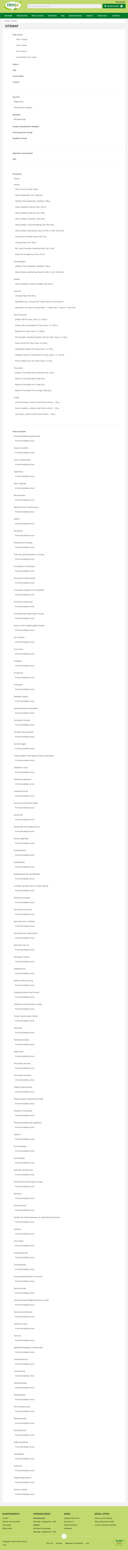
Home (9, 15)
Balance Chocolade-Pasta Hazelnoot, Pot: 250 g (34, 372)
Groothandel (75, 15)
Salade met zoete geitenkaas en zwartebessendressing (37, 1217)
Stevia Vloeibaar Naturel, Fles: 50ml (30, 213)
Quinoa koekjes (20, 1146)
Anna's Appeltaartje (22, 460)
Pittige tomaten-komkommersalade (28, 1099)
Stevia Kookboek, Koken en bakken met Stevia (34, 284)
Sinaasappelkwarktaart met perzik (28, 1276)
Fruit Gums (18, 649)
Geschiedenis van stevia (26, 57)
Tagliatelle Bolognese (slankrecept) (28, 1347)
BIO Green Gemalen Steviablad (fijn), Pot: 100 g (34, 248)
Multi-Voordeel (20, 315)
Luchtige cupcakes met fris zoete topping (31, 886)
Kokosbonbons (20, 850)
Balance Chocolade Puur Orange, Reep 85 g (33, 390)
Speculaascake (20, 1288)
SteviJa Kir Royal (20, 1324)
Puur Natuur (21, 51)
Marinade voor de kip (23, 909)
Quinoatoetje (19, 1158)
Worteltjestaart (20, 1430)
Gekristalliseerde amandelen (26, 708)
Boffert (17, 519)
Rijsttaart (18, 1193)
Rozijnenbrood (20, 1205)
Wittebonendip (20, 1418)
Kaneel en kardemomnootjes (26, 803)
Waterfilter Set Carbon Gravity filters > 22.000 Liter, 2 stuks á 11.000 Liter (45, 307)
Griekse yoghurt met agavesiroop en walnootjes (34, 755)
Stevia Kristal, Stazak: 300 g (26, 189)
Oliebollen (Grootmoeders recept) (28, 1004)
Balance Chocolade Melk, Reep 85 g (30, 378)
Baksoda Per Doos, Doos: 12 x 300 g (29, 331)
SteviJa (6, 21)
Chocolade (18, 368)
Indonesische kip (21, 791)
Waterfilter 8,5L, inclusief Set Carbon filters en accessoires (39, 301)
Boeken (17, 279)
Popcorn (17, 1134)
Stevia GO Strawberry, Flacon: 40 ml (30, 254)
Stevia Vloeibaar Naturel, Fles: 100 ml (30, 207)
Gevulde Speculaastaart (24, 732)
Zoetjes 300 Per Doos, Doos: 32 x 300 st (31, 319)
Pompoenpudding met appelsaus (28, 1122)
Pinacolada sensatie (22, 1063)
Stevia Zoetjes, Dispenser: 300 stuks (30, 219)
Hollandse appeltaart (23, 779)
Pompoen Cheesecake (23, 1111)
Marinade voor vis (21, 945)
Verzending (6, 1525)
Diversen (17, 291)
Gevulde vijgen (20, 744)
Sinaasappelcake (21, 1253)
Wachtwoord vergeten (23, 107)
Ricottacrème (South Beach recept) (28, 1182)
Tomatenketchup (21, 1359)
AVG (87, 1543)
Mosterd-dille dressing (23, 980)
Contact (116, 15)
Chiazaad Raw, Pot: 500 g (25, 242)
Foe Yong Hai (19, 637)
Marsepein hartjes (21, 957)
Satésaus (17, 1229)
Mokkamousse (20, 969)
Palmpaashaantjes (21, 1040)
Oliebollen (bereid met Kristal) (26, 992)
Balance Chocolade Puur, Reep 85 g (30, 384)
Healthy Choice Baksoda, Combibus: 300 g (32, 201)
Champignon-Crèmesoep (24, 566)
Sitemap (59, 1543)
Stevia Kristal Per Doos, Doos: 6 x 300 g (31, 343)
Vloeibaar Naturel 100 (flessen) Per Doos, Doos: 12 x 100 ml (39, 355)
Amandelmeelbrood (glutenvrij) (27, 436)
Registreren (19, 101)
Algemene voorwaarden (74, 1543)
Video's (89, 15)
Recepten (52, 15)
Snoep (16, 397)
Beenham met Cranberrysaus (26, 507)
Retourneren (7, 1528)
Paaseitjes (18, 1028)
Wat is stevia (38, 15)
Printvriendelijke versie (24, 441)
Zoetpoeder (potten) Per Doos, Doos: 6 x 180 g (34, 349)
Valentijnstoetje (20, 1383)
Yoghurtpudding (21, 1442)
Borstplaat (18, 531)
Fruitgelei (18, 661)
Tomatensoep (19, 1371)
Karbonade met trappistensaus (27, 826)
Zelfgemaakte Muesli (22, 1477)
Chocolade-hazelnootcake (24, 578)
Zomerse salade (20, 1489)
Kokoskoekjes (19, 862)
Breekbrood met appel (23, 542)
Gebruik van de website (11, 1521)
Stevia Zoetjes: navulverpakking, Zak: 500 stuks (34, 224)
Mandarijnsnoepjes (22, 898)
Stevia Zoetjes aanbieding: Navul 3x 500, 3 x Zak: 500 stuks (39, 230)
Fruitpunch (18, 673)
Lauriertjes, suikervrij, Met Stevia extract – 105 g (35, 414)
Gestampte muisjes (22, 720)
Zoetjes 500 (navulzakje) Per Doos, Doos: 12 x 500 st (36, 325)
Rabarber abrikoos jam (23, 1170)
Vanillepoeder (20, 1395)
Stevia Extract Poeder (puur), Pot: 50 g (30, 236)
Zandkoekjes (19, 1454)
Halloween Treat (21, 767)
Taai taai (17, 1335)
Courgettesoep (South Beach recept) (29, 613)
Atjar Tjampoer (20, 483)
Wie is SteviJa (21, 39)
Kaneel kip (18, 815)
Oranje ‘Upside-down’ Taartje (26, 1016)
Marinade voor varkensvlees (25, 933)
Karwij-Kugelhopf (21, 838)
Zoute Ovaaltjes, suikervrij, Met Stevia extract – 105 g (37, 408)
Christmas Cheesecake (23, 602)
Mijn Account (120, 2)
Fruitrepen (18, 684)
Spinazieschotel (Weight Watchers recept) (31, 1300)
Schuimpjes (19, 1241)
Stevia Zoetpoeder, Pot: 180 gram (29, 195)
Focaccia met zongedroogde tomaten (29, 625)
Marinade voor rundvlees (24, 921)
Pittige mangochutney (23, 1087)
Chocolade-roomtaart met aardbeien (29, 590)
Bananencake (19, 495)
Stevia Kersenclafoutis (23, 1312)
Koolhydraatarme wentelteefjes (27, 874)
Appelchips (18, 471)
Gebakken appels (21, 696)
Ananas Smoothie (21, 448)
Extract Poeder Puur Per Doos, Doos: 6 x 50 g (33, 361)
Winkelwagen (114, 6)
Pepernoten (19, 1051)
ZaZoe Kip (18, 1466)
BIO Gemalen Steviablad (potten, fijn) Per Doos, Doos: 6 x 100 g (41, 337)
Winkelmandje (20, 119)
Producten (22, 15)
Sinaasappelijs (20, 1264)
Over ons (102, 15)
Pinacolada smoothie (22, 1075)
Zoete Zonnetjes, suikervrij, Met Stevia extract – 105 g (37, 402)
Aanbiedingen (20, 261)
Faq (62, 15)
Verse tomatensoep (22, 1406)
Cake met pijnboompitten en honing (29, 554)
